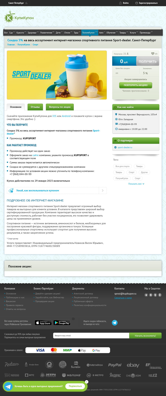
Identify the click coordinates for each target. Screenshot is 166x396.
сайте (35, 155)
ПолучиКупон (89, 32)
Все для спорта (122, 166)
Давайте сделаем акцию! (47, 293)
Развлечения (47, 32)
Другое (144, 172)
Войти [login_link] (126, 3)
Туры (77, 32)
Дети (59, 32)
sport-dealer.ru (125, 147)
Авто (102, 32)
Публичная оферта (83, 301)
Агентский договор (83, 293)
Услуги (134, 32)
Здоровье (33, 32)
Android (66, 116)
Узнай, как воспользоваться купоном (37, 190)
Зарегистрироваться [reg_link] (148, 3)
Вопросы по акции (60, 107)
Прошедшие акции (44, 301)
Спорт (131, 172)
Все (6, 32)
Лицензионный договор (86, 297)
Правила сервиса (14, 305)
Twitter (155, 295)
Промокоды (146, 32)
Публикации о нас (15, 297)
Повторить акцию (136, 85)
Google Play (61, 322)
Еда (12, 32)
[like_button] (152, 54)
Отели (68, 32)
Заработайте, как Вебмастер (49, 297)
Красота (21, 32)
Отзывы (35, 107)
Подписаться (75, 386)
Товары (123, 32)
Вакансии (11, 301)
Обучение (112, 32)
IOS (54, 116)
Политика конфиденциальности (90, 305)
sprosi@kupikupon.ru (125, 293)
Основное (15, 107)
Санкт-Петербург (16, 3)
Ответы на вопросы (16, 309)
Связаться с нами (123, 297)
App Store (43, 322)
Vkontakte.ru (151, 295)
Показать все (135, 183)
